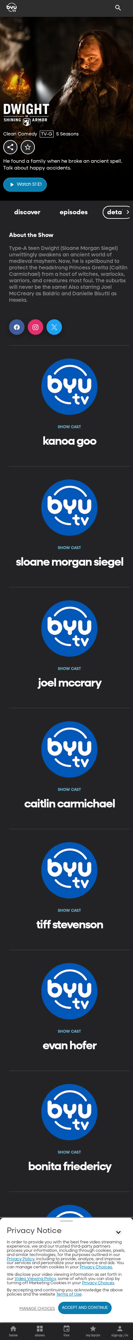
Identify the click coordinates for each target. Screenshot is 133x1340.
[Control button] (118, 1232)
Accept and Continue (85, 1308)
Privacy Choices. (96, 1267)
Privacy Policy (20, 1259)
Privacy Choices (98, 1283)
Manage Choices (37, 1309)
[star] (28, 147)
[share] (10, 147)
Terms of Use (69, 1294)
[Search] (118, 8)
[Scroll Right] (127, 212)
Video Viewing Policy (35, 1279)
